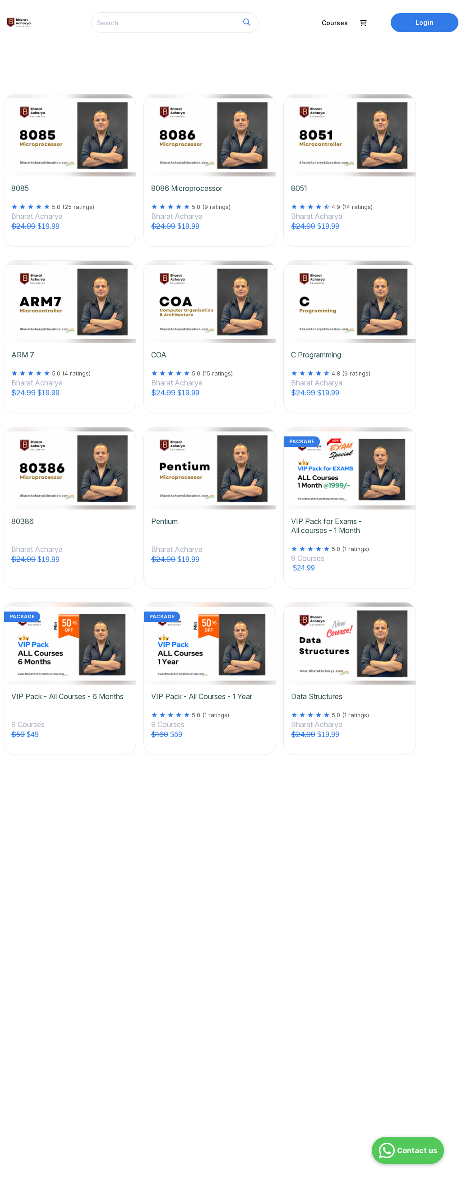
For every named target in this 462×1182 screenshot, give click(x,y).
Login (424, 22)
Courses (335, 23)
